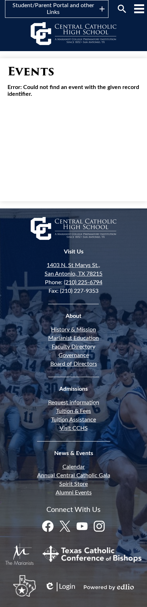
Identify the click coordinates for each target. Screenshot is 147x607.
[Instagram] (99, 526)
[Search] (122, 9)
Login (60, 587)
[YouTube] (82, 526)
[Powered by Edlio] (109, 587)
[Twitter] (65, 526)
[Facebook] (47, 526)
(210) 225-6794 (83, 282)
